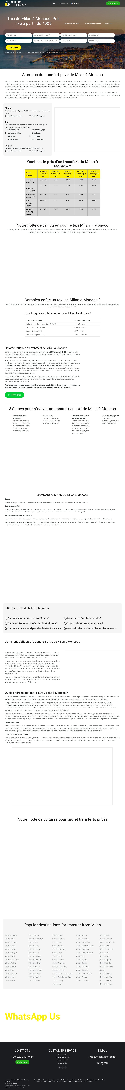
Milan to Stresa (34, 953)
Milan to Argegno (34, 974)
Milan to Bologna (11, 953)
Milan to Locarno (58, 942)
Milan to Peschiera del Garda (62, 977)
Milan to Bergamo (35, 977)
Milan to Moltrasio (82, 980)
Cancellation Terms (62, 1057)
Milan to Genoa (10, 946)
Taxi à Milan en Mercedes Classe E (18, 258)
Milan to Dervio (57, 956)
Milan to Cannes (10, 967)
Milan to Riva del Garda (84, 942)
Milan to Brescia (34, 980)
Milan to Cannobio (82, 967)
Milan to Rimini (34, 946)
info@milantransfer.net (102, 1056)
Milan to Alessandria (106, 949)
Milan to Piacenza (35, 956)
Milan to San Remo (105, 977)
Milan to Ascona (57, 946)
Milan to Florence (11, 942)
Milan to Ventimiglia (106, 967)
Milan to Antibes (10, 963)
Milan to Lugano (34, 967)
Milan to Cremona (105, 939)
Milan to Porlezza (58, 970)
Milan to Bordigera (105, 974)
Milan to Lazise (57, 980)
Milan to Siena (33, 942)
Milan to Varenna (58, 960)
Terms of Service (18, 1087)
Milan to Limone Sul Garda (85, 946)
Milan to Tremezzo (58, 963)
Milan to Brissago (82, 970)
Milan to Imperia (105, 963)
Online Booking (62, 1054)
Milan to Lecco (57, 953)
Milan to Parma (104, 946)
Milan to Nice (9, 970)
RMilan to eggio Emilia (107, 942)
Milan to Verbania (58, 939)
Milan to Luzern (10, 977)
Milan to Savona (10, 949)
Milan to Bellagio (58, 935)
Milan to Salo (80, 956)
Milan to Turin (9, 939)
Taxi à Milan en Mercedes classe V (47, 258)
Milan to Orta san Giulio (84, 974)
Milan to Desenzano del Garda (62, 974)
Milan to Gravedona (106, 984)
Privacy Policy (62, 1060)
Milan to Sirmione (35, 960)
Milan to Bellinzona (58, 949)
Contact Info (62, 1063)
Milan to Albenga (34, 949)
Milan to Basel (10, 980)
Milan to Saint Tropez (12, 960)
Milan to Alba (104, 953)
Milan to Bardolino (82, 939)
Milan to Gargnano (82, 949)
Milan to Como (34, 935)
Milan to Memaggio (35, 970)
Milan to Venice (104, 935)
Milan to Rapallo (105, 960)
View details (9, 286)
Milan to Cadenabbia (59, 967)
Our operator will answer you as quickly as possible (35, 1024)
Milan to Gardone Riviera (84, 953)
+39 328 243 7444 (22, 1056)
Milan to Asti (103, 956)
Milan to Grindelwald (36, 939)
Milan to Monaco (11, 974)
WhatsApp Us (32, 1016)
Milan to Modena (34, 963)
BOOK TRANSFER (14, 395)
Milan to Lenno (57, 984)
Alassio (101, 970)
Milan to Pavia (10, 956)
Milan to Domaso (105, 980)
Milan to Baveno (81, 960)
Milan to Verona (81, 935)
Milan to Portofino (11, 935)
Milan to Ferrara (81, 977)
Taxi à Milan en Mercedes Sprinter (76, 258)
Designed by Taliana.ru (11, 1083)
